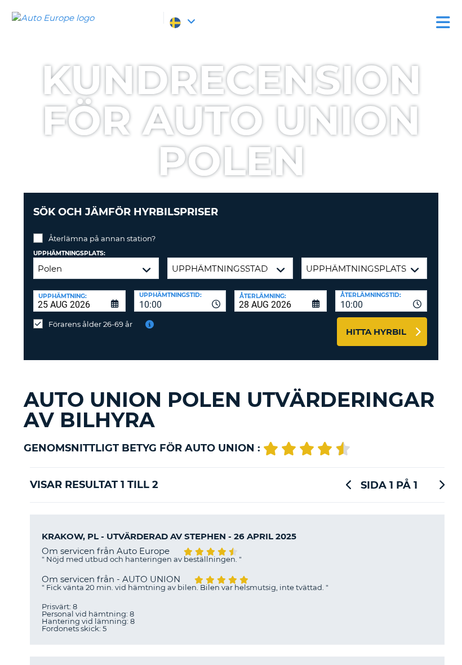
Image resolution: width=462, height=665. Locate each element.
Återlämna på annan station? (102, 238)
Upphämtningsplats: (69, 253)
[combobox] (180, 301)
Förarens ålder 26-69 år (90, 324)
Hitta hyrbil (376, 331)
